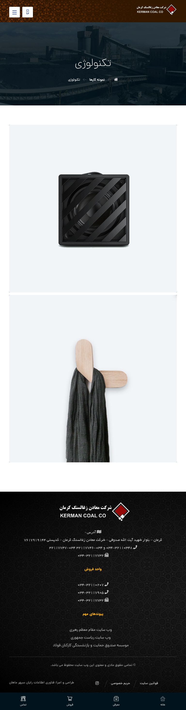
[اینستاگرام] (97, 683)
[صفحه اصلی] (116, 80)
